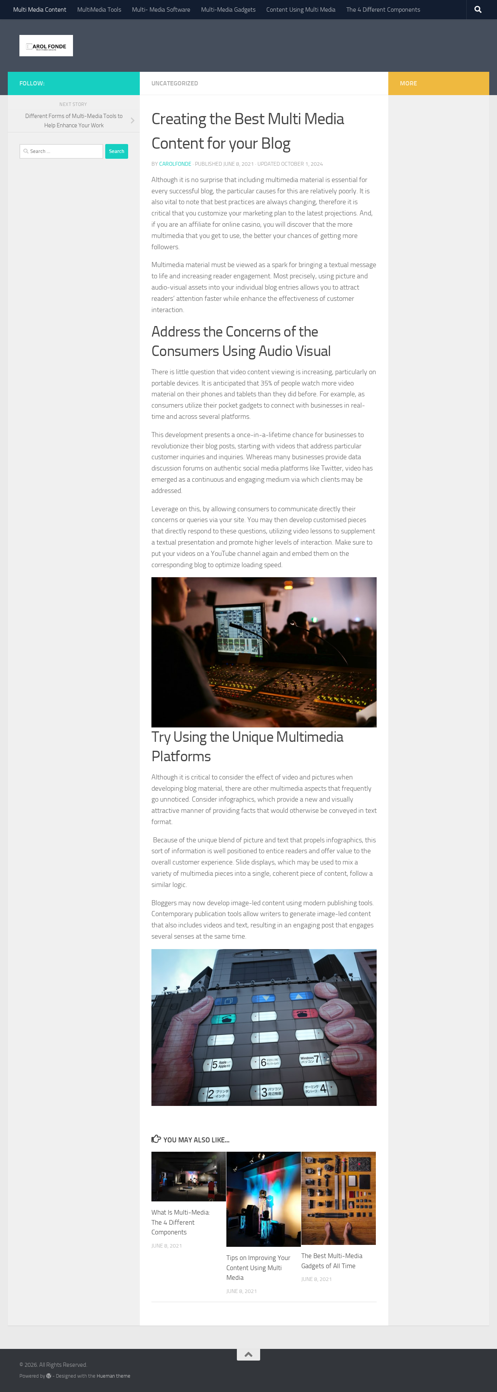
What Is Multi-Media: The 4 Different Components (180, 1222)
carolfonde (175, 164)
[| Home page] (46, 45)
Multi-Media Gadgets (228, 9)
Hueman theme (113, 1376)
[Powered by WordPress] (48, 1375)
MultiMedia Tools (99, 9)
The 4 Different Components (383, 9)
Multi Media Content (39, 9)
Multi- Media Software (161, 9)
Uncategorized (174, 83)
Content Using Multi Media (300, 9)
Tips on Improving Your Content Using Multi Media (258, 1267)
